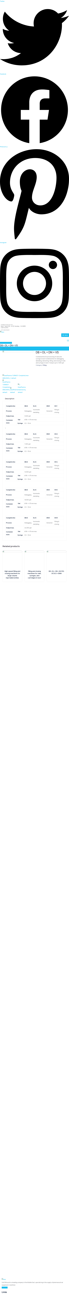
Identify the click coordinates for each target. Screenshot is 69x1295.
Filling (8, 348)
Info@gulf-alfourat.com (7, 324)
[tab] (10, 398)
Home (3, 348)
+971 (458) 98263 (5, 330)
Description (9, 398)
